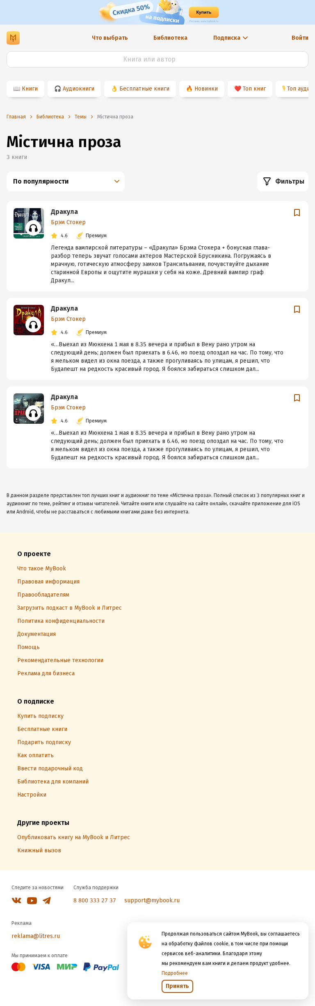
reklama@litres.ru (35, 936)
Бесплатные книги (144, 88)
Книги (30, 88)
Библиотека (170, 37)
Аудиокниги (78, 88)
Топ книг (254, 88)
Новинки (206, 88)
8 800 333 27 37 (94, 900)
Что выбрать (110, 37)
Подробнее (175, 973)
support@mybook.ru (152, 900)
